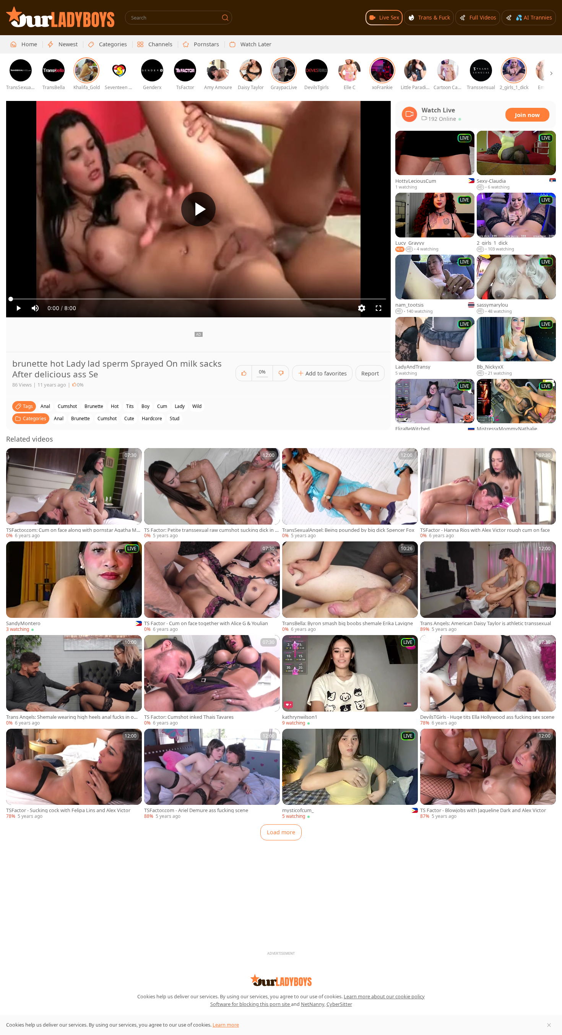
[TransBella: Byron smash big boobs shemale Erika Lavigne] (350, 586)
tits (130, 406)
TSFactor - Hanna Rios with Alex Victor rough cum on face (485, 530)
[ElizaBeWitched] (434, 409)
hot (115, 406)
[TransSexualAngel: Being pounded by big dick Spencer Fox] (350, 493)
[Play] (198, 209)
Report (370, 373)
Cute (129, 418)
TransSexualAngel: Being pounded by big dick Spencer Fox (348, 530)
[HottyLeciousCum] (434, 160)
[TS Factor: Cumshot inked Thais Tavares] (212, 680)
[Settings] (361, 308)
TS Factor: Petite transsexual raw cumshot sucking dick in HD (211, 530)
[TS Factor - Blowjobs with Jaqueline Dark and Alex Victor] (488, 774)
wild (196, 406)
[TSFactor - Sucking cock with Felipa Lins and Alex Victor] (74, 774)
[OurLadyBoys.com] (60, 16)
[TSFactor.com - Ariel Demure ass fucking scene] (212, 774)
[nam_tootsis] (434, 284)
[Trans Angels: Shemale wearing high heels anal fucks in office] (74, 680)
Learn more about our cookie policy (384, 996)
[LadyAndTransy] (434, 347)
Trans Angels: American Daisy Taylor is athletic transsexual (485, 623)
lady (180, 406)
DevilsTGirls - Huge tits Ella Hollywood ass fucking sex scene (487, 717)
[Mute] (35, 308)
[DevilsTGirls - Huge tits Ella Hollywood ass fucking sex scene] (488, 680)
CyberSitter (339, 1004)
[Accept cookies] (549, 1025)
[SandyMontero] (74, 587)
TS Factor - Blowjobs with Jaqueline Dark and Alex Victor (483, 810)
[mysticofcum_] (350, 774)
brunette (93, 406)
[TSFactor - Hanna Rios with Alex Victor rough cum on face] (488, 493)
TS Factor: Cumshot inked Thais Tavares (189, 717)
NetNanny (312, 1004)
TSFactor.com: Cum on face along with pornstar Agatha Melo (73, 530)
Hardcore (152, 418)
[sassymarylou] (516, 284)
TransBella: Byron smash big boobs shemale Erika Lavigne (347, 623)
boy (145, 406)
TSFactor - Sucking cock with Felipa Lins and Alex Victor (68, 810)
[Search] (225, 17)
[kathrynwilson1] (350, 680)
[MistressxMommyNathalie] (516, 409)
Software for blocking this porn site (250, 1004)
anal (45, 406)
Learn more (226, 1024)
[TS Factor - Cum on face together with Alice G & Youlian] (212, 586)
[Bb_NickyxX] (516, 347)
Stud (174, 418)
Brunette (80, 418)
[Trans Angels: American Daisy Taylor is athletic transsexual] (488, 586)
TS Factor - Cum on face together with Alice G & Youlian (206, 623)
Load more (281, 832)
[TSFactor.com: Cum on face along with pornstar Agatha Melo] (74, 493)
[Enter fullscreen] (378, 308)
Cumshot (107, 418)
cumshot (67, 406)
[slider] (198, 299)
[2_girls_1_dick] (516, 222)
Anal (58, 418)
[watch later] (15, 457)
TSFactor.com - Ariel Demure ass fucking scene (196, 810)
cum (162, 406)
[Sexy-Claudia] (516, 160)
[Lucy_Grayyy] (434, 222)
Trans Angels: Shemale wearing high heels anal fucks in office (73, 717)
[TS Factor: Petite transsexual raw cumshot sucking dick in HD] (212, 493)
